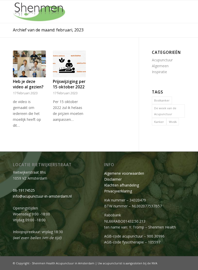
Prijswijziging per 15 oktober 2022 (69, 84)
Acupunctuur (162, 59)
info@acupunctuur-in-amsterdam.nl (42, 196)
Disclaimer (113, 179)
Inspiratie (159, 71)
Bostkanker (162, 100)
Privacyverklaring (118, 191)
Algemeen (160, 65)
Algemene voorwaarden (124, 173)
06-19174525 (24, 190)
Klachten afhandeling (121, 185)
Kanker (159, 122)
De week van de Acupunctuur (165, 111)
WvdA (173, 122)
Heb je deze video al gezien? (28, 84)
